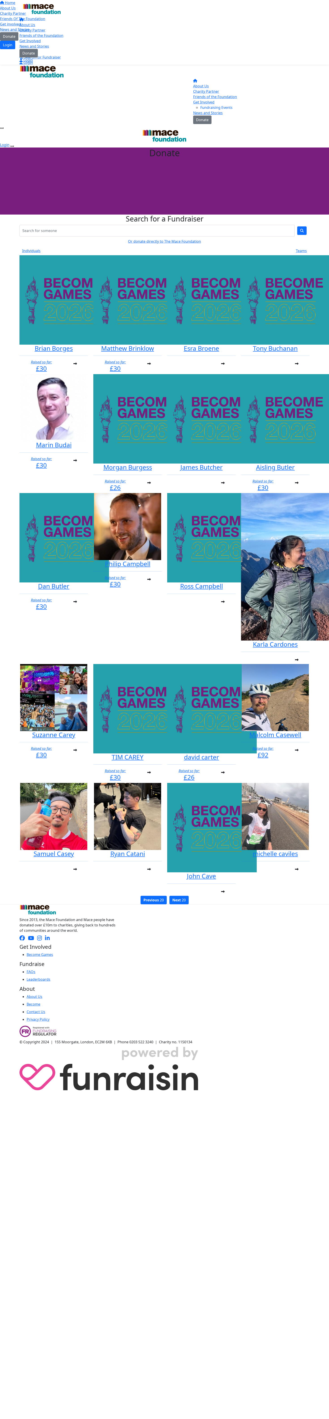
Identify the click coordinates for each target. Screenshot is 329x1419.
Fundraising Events (216, 107)
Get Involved (30, 40)
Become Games (40, 954)
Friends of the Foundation (41, 35)
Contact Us (36, 1011)
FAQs (31, 971)
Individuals (31, 250)
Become (33, 1004)
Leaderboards (38, 979)
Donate (28, 53)
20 (153, 900)
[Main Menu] (2, 128)
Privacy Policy (38, 1019)
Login (28, 60)
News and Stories (34, 46)
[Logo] (41, 8)
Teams (301, 250)
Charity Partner (32, 30)
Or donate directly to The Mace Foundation (164, 241)
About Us (27, 24)
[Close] (12, 146)
